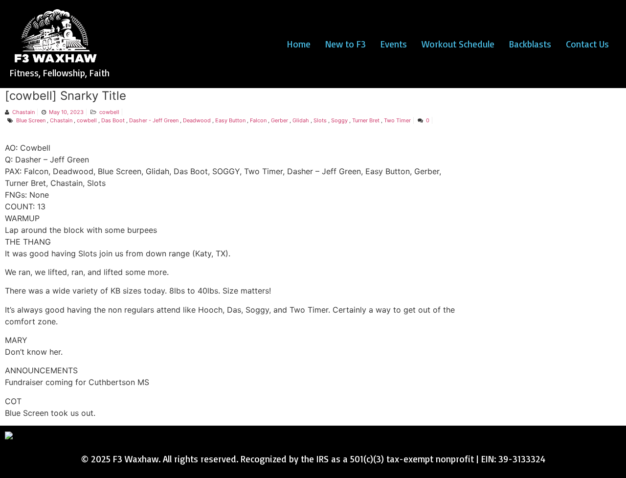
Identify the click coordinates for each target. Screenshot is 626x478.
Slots (320, 120)
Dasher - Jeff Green (154, 120)
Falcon (258, 120)
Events (393, 44)
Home (299, 44)
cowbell (109, 112)
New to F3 (345, 44)
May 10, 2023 (66, 112)
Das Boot (113, 120)
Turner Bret (366, 120)
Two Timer (397, 120)
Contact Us (587, 44)
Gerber (279, 120)
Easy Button (230, 120)
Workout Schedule (458, 44)
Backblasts (530, 44)
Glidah (300, 120)
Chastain (23, 112)
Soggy (339, 120)
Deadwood (197, 120)
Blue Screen (30, 120)
